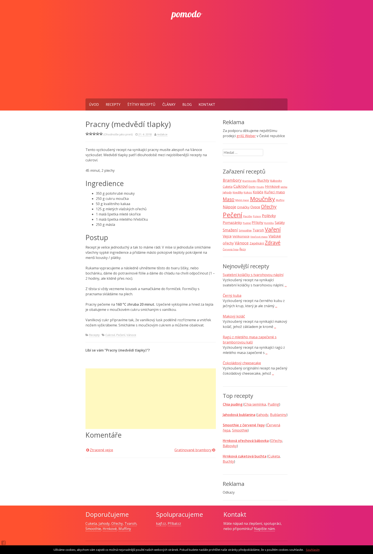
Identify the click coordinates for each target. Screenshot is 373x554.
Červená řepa (231, 249)
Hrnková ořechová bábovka (246, 440)
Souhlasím (313, 550)
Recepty (113, 104)
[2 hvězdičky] (90, 133)
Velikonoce (241, 236)
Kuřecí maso (274, 192)
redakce (162, 134)
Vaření (273, 229)
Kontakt (207, 104)
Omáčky (243, 207)
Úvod (94, 104)
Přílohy (257, 222)
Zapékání (257, 243)
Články (168, 104)
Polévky (269, 215)
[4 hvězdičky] (97, 133)
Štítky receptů (141, 104)
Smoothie (245, 230)
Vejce (227, 236)
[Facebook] (3, 542)
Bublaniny (278, 414)
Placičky (247, 216)
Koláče (258, 192)
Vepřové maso (259, 236)
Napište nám (264, 528)
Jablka (284, 186)
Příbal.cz (174, 523)
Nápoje (229, 206)
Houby (260, 186)
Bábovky (276, 181)
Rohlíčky (269, 223)
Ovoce (255, 207)
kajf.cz (161, 523)
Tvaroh (258, 230)
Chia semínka (255, 404)
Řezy (242, 249)
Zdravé (272, 242)
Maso (228, 199)
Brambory (232, 180)
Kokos (248, 192)
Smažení (230, 230)
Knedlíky (238, 192)
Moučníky (262, 199)
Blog (187, 104)
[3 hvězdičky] (94, 133)
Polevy (257, 216)
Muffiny (280, 200)
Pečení (120, 335)
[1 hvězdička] (87, 133)
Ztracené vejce (101, 450)
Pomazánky (232, 222)
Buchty (263, 180)
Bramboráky (249, 180)
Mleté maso (242, 200)
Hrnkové (272, 186)
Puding (247, 223)
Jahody (227, 192)
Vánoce (131, 335)
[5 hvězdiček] (101, 133)
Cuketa (227, 187)
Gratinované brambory (193, 450)
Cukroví (110, 335)
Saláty (280, 222)
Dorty (252, 187)
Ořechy (269, 206)
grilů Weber (246, 135)
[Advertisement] (186, 66)
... (286, 285)
